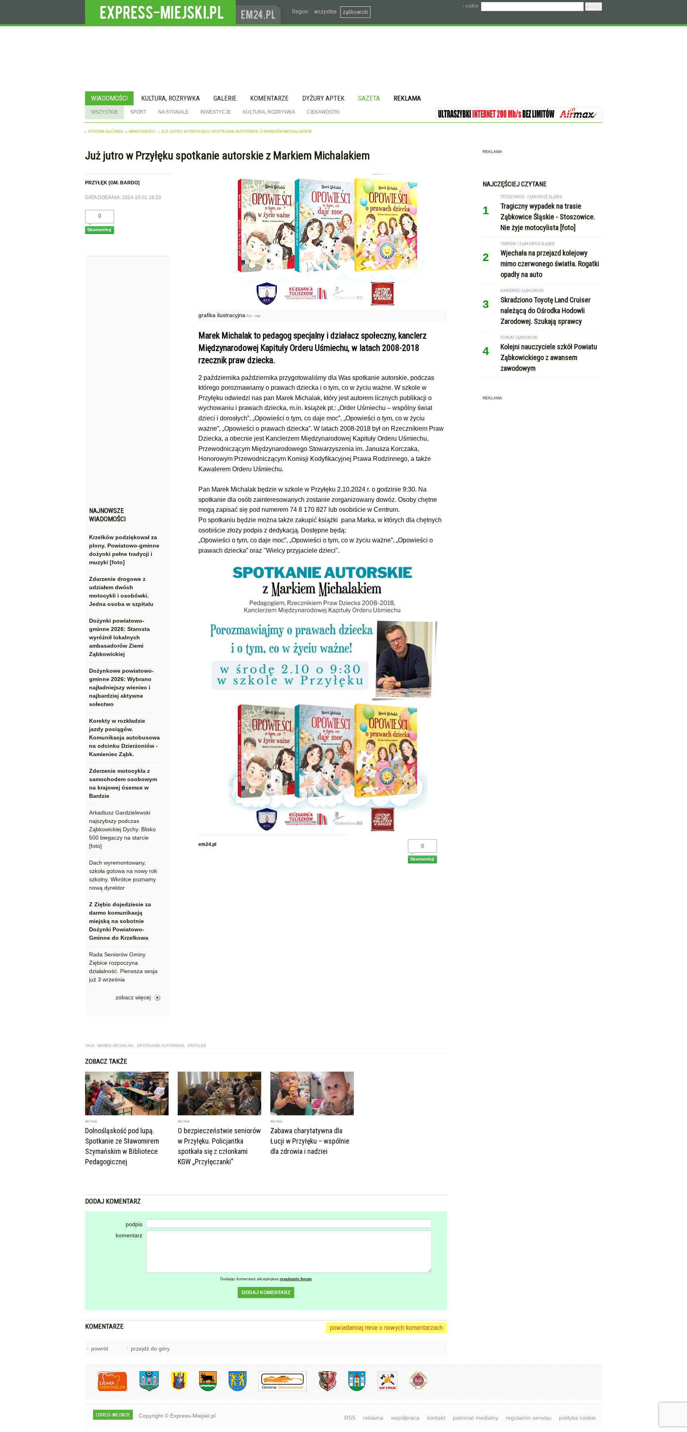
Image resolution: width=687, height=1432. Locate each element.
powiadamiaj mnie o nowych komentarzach (386, 1327)
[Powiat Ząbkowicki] (106, 1389)
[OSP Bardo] (412, 1388)
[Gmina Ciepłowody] (202, 1389)
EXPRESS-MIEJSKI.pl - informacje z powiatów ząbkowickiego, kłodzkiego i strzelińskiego (160, 12)
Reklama (407, 98)
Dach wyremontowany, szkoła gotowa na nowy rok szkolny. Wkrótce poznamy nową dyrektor (123, 875)
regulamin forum (296, 1279)
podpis (134, 1224)
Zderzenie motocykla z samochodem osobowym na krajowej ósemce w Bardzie (123, 783)
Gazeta (369, 98)
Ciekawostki (323, 112)
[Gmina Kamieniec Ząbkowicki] (231, 1389)
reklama (373, 1418)
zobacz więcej (133, 997)
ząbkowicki (355, 12)
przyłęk (197, 1045)
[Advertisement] (125, 383)
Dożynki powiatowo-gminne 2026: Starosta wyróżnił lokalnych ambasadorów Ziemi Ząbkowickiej (119, 637)
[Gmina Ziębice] (350, 1389)
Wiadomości (109, 98)
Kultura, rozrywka (170, 98)
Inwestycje (215, 112)
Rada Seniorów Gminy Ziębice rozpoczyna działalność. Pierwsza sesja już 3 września (123, 967)
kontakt (436, 1418)
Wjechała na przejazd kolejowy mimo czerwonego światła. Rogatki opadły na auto (550, 264)
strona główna (105, 131)
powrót (99, 1348)
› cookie (470, 6)
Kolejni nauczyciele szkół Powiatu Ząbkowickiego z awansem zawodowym (549, 357)
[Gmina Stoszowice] (276, 1389)
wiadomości (142, 131)
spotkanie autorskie (160, 1045)
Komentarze (269, 98)
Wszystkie (104, 112)
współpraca (405, 1418)
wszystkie (325, 11)
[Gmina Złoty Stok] (321, 1389)
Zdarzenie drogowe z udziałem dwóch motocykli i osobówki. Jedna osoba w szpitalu (121, 591)
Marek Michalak (115, 1045)
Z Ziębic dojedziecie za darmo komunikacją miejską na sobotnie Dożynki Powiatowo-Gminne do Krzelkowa (120, 921)
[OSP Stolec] (381, 1389)
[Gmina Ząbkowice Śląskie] (143, 1389)
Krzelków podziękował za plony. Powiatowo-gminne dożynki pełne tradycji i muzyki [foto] (124, 549)
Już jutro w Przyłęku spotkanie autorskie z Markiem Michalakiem (236, 131)
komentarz (129, 1235)
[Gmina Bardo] (173, 1389)
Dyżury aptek (323, 98)
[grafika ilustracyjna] (322, 307)
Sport (138, 112)
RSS (349, 1418)
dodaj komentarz (266, 1292)
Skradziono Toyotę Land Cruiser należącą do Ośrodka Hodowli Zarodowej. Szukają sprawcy (546, 310)
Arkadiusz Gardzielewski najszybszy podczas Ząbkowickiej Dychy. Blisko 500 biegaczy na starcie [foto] (122, 829)
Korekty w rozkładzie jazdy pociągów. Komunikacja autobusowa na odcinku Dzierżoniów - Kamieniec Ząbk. (124, 737)
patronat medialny (475, 1418)
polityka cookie (577, 1418)
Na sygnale (173, 112)
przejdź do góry (150, 1348)
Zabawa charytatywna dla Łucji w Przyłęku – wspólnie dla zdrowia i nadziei (309, 1140)
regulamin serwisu (528, 1418)
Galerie (225, 98)
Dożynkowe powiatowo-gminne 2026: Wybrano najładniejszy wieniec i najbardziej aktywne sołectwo (121, 687)
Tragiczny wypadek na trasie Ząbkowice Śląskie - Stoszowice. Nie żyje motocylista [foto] (548, 217)
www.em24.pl (260, 12)
